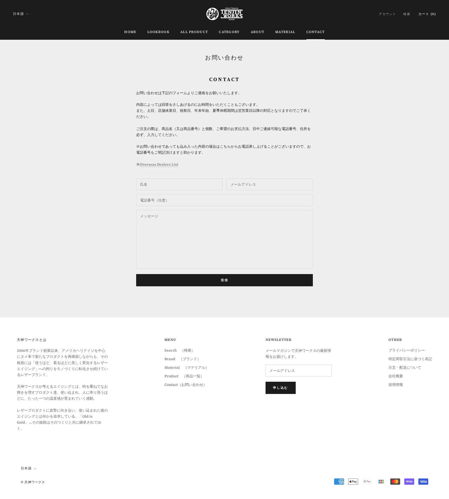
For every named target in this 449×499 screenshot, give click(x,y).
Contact (315, 32)
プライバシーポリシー (406, 350)
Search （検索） (179, 350)
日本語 (18, 14)
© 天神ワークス (33, 482)
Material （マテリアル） (186, 367)
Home (130, 32)
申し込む (280, 388)
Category (229, 32)
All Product (194, 32)
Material (285, 32)
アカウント (387, 14)
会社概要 (395, 376)
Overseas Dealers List (159, 164)
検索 (406, 14)
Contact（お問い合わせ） (185, 384)
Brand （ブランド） (182, 358)
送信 (224, 280)
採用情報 (395, 384)
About (258, 32)
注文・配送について (404, 367)
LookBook (158, 32)
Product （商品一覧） (184, 376)
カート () (427, 14)
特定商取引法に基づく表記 (410, 358)
